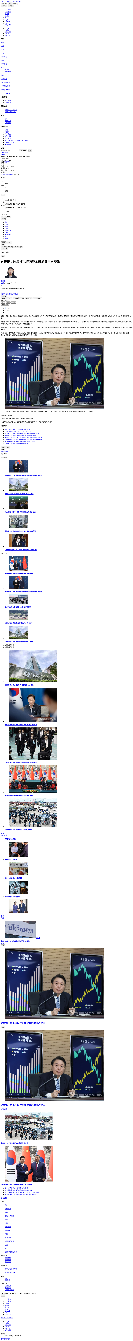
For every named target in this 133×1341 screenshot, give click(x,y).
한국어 (7, 1303)
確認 (3, 256)
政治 (2, 46)
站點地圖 (8, 123)
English (7, 1305)
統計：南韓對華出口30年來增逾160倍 (17, 429)
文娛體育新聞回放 (11, 1252)
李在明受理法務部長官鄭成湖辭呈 (16, 1188)
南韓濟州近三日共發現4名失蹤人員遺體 (14, 1143)
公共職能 (8, 134)
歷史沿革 (8, 138)
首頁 (6, 130)
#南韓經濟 (4, 152)
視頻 (2, 75)
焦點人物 (8, 100)
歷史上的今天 (5, 93)
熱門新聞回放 (5, 82)
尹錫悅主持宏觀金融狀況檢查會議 (16, 443)
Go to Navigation (16, 1)
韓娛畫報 (8, 71)
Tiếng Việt (8, 1314)
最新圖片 (8, 69)
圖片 (2, 67)
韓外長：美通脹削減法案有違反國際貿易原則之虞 (22, 433)
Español (7, 1311)
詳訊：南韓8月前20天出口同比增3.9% (17, 431)
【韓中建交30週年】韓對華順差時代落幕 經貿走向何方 (23, 439)
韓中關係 (4, 64)
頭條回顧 (4, 79)
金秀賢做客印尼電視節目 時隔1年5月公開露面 (20, 1194)
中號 (8, 310)
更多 (2, 833)
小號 (8, 308)
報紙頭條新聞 (5, 90)
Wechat (7, 30)
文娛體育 (4, 57)
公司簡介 (8, 132)
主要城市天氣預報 (11, 110)
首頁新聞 (4, 1109)
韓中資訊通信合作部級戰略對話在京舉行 (19, 1190)
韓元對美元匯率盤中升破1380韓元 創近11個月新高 (22, 1192)
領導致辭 (8, 136)
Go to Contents (5, 1)
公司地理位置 (9, 142)
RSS (6, 119)
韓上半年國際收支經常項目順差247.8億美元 (20, 441)
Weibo (7, 28)
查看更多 (7, 162)
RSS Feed (8, 35)
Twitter (7, 33)
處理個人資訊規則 (7, 1318)
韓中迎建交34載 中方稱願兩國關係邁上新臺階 (16, 1184)
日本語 (7, 1307)
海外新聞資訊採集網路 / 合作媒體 (16, 140)
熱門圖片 (4, 835)
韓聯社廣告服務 (10, 112)
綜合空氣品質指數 (7, 174)
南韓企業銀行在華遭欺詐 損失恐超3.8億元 (15, 941)
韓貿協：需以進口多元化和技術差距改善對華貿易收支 (23, 437)
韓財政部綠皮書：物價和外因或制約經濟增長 (20, 435)
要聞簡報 (8, 1262)
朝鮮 (2, 60)
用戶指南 (8, 144)
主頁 (2, 1198)
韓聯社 (3, 154)
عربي (6, 1309)
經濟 (2, 49)
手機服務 (8, 121)
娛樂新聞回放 (5, 86)
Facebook (8, 32)
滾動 (2, 42)
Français (7, 1312)
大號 (8, 312)
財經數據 (8, 102)
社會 (2, 53)
